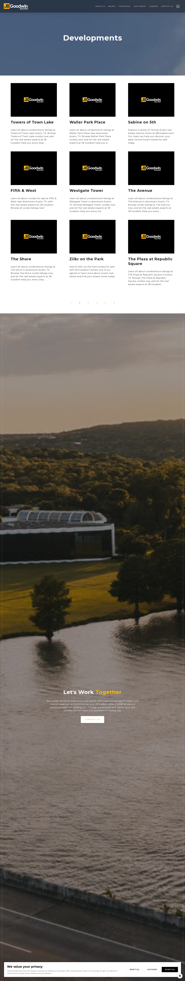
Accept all (170, 969)
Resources (124, 6)
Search (112, 6)
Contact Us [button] (92, 719)
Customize (152, 969)
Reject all (134, 969)
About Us (100, 6)
